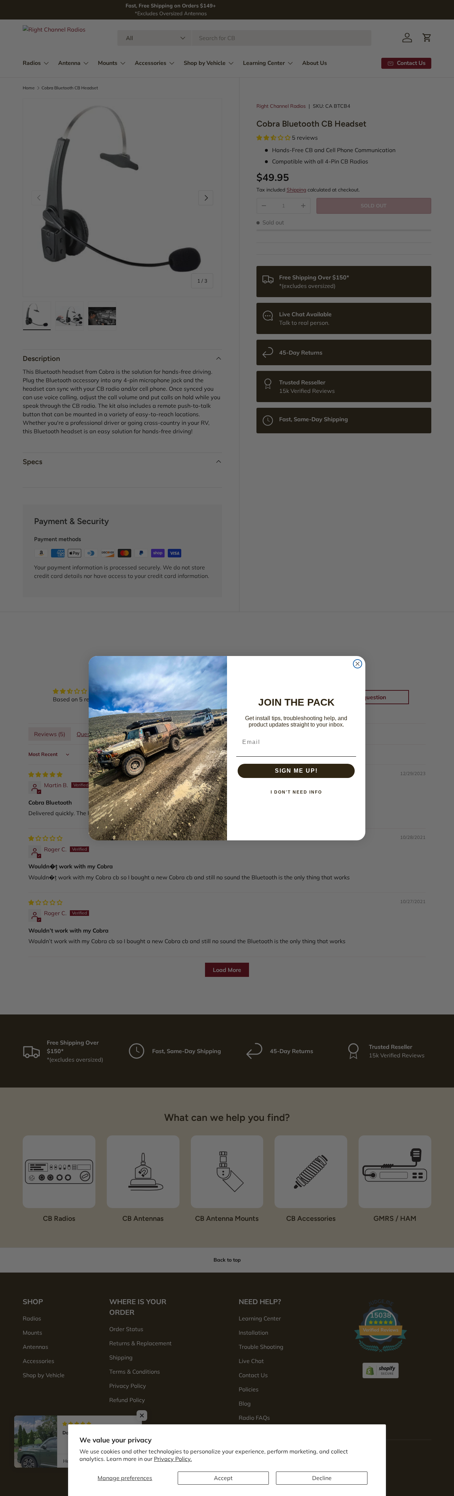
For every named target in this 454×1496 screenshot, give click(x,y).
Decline (322, 1477)
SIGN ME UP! (296, 771)
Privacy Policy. (173, 1458)
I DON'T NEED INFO (296, 792)
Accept (223, 1477)
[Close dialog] (357, 664)
